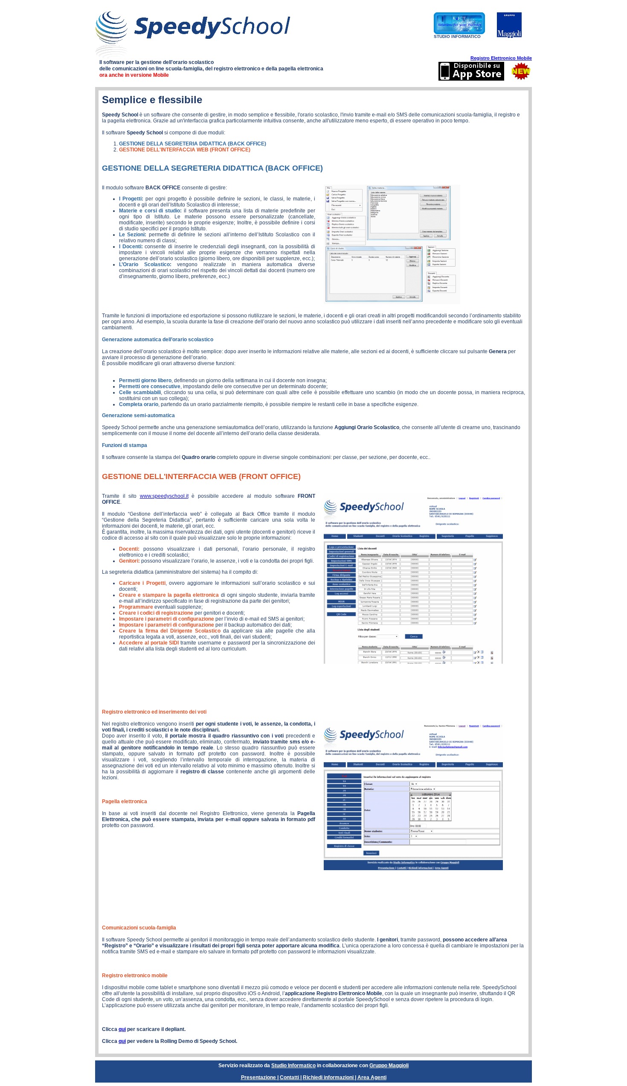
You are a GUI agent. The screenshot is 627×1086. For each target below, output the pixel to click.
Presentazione (258, 1077)
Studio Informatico (293, 1066)
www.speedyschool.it (164, 496)
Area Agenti (371, 1077)
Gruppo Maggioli (389, 1066)
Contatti (289, 1077)
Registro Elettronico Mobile (501, 58)
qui (122, 1029)
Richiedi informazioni (328, 1077)
